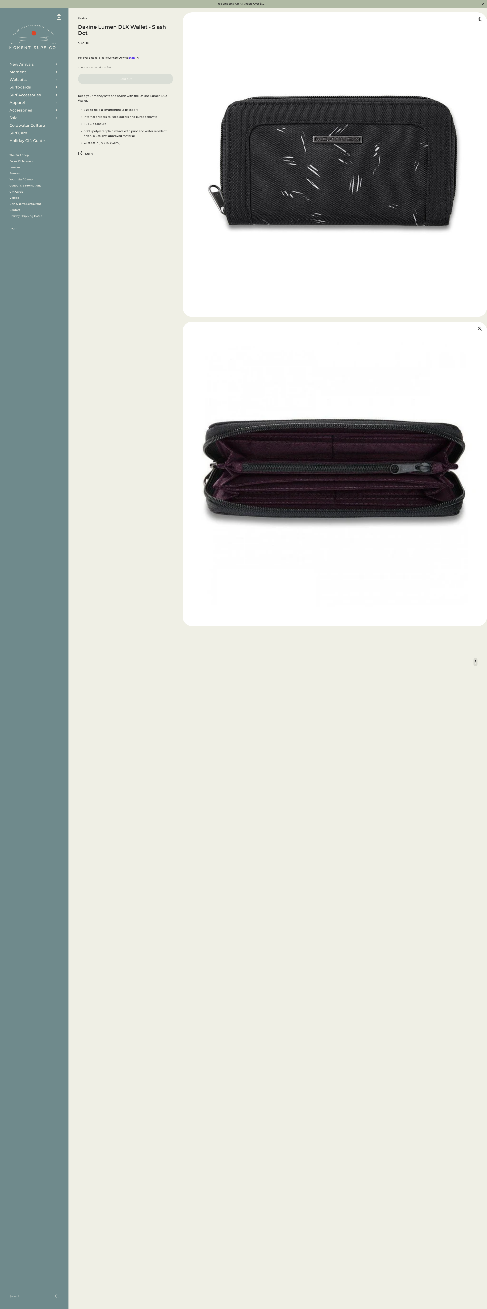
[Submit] (57, 1296)
